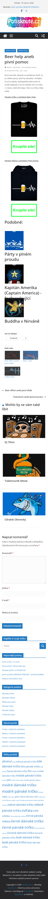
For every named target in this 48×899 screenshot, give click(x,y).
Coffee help (9, 377)
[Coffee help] (12, 371)
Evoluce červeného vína (12, 678)
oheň (9, 797)
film (30, 771)
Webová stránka (10, 612)
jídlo (9, 779)
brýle (14, 762)
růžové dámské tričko (28, 796)
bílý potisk (16, 67)
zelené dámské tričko (20, 804)
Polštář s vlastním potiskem (13, 742)
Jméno (6, 588)
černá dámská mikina (18, 816)
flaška (35, 771)
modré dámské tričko (19, 785)
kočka (13, 780)
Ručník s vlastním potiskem (13, 746)
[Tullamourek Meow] (24, 455)
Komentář (7, 553)
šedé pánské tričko (14, 842)
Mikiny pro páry (8, 702)
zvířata (27, 810)
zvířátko (6, 815)
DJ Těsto (10, 442)
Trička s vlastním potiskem (13, 729)
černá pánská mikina (29, 67)
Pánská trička (10, 51)
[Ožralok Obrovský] (24, 494)
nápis (4, 796)
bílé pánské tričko (30, 766)
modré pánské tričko (20, 791)
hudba (4, 780)
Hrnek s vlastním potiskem (13, 737)
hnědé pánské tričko (29, 775)
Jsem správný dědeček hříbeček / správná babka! (23, 674)
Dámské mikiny (8, 697)
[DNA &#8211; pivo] (30, 355)
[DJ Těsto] (24, 416)
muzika (40, 792)
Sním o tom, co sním (10, 662)
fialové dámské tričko (17, 771)
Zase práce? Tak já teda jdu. (14, 666)
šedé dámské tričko (28, 837)
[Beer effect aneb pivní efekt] (12, 355)
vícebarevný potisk (26, 800)
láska (21, 780)
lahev (17, 780)
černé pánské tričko (12, 70)
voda (17, 800)
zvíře (36, 810)
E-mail (6, 600)
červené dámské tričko (20, 833)
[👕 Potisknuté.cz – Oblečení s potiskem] (5, 36)
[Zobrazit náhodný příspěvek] (43, 36)
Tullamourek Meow (16, 481)
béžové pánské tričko (26, 761)
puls (25, 70)
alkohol (9, 67)
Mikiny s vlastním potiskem (13, 733)
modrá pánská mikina (32, 780)
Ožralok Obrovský (15, 519)
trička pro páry (10, 800)
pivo (21, 70)
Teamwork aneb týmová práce (28, 396)
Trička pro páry (8, 714)
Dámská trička (8, 693)
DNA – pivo (27, 361)
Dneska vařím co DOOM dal (14, 670)
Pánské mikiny (23, 51)
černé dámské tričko (27, 821)
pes (13, 797)
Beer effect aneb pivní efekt (12, 362)
